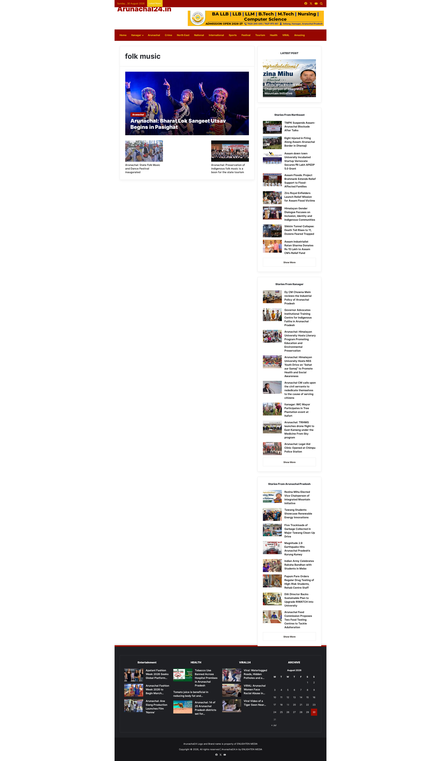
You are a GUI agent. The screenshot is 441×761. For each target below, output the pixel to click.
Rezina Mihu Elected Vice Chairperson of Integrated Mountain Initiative (284, 89)
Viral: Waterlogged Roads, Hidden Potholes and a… (255, 674)
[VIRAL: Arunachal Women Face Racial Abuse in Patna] (231, 690)
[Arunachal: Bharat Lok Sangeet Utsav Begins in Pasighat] (187, 103)
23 (314, 704)
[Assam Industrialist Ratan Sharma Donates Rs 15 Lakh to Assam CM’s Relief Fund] (272, 246)
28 (301, 712)
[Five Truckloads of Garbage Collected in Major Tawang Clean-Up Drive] (272, 529)
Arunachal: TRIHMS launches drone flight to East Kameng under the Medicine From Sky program (299, 430)
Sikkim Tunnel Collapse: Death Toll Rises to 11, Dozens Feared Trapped (299, 230)
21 (301, 704)
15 (307, 697)
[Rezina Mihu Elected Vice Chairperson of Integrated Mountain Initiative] (272, 496)
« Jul (273, 725)
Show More (289, 262)
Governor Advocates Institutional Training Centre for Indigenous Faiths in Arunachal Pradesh (298, 317)
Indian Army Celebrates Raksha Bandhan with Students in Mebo (299, 564)
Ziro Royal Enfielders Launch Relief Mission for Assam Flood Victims (299, 196)
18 (281, 704)
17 (275, 704)
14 (301, 697)
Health (274, 35)
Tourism (260, 35)
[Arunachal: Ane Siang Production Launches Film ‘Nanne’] (133, 705)
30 (314, 712)
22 (307, 704)
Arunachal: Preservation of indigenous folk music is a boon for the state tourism (228, 168)
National (199, 35)
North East (183, 35)
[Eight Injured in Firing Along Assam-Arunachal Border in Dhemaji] (272, 142)
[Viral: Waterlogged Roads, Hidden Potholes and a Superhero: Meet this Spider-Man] (231, 675)
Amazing (299, 35)
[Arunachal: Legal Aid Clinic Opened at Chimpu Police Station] (272, 448)
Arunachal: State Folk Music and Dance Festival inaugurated (142, 168)
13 (294, 697)
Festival (246, 35)
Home (123, 35)
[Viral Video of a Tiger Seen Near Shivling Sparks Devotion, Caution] (231, 705)
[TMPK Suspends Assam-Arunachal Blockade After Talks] (272, 127)
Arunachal (154, 35)
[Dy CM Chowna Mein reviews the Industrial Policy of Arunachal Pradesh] (272, 296)
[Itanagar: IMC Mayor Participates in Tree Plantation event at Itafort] (272, 409)
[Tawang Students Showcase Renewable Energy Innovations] (272, 514)
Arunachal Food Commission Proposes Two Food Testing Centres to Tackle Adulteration (298, 619)
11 (281, 697)
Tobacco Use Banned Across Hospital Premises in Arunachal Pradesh (206, 678)
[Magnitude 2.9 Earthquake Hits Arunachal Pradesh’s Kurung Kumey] (272, 547)
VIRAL (285, 35)
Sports (233, 35)
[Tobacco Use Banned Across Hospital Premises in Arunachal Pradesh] (182, 675)
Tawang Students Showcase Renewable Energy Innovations (298, 513)
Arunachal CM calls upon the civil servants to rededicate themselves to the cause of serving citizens (300, 390)
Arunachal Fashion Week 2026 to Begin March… (157, 689)
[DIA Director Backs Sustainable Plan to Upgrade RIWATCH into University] (272, 598)
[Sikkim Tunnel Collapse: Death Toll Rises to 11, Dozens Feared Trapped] (272, 230)
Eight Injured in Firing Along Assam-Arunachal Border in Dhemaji (299, 141)
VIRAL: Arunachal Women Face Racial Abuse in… (255, 689)
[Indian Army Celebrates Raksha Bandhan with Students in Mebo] (272, 565)
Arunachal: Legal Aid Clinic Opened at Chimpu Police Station (299, 447)
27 (294, 712)
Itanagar (136, 35)
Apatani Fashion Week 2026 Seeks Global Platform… (157, 674)
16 (314, 697)
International (216, 35)
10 (275, 697)
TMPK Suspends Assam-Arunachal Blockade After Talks (299, 126)
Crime (168, 35)
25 (281, 712)
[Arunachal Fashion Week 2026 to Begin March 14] (133, 690)
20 (294, 704)
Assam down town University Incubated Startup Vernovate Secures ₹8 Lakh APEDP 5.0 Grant (299, 161)
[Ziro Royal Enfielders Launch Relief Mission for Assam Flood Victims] (272, 197)
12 (288, 697)
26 (287, 712)
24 (274, 712)
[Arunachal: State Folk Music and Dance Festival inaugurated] (144, 151)
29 (307, 712)
